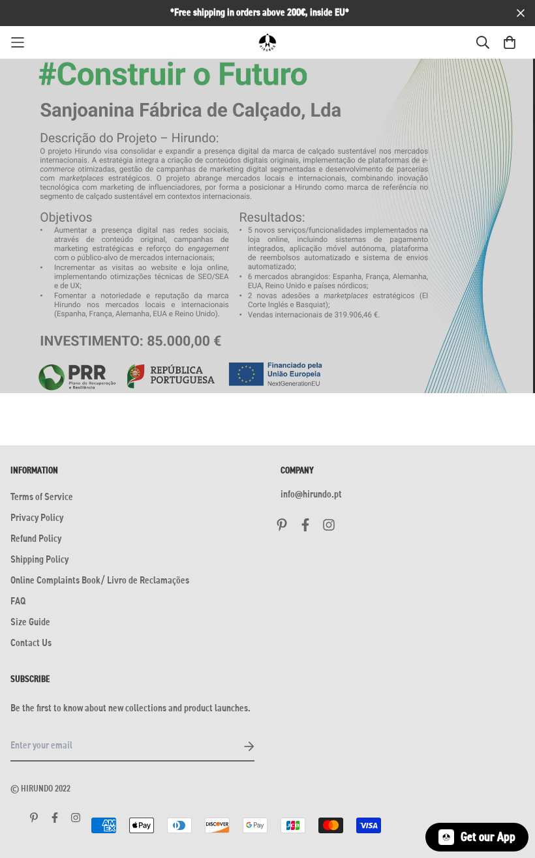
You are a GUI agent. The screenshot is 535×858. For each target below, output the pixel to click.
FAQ (17, 602)
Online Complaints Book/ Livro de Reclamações (99, 581)
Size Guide (30, 622)
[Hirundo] (267, 42)
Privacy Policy (36, 518)
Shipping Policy (39, 560)
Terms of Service (41, 497)
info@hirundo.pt (311, 495)
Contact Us (31, 643)
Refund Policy (35, 539)
